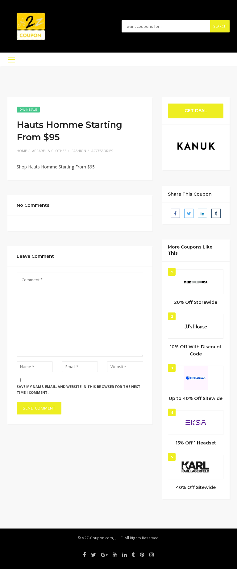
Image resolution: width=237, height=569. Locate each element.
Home (22, 150)
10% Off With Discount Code (196, 350)
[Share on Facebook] (175, 213)
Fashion (79, 150)
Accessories (102, 150)
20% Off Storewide (195, 302)
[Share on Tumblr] (216, 213)
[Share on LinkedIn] (202, 213)
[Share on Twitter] (188, 213)
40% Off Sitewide (196, 487)
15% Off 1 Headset (196, 443)
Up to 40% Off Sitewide (195, 398)
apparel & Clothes (49, 150)
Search (220, 26)
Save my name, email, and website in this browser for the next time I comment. (78, 389)
